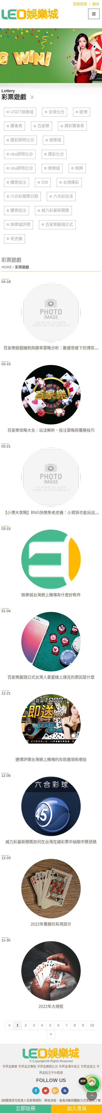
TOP (91, 1095)
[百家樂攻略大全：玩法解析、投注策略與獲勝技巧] (51, 394)
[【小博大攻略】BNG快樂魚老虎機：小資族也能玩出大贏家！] (51, 477)
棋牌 (79, 168)
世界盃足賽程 (27, 1066)
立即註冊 (25, 1108)
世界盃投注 (88, 1066)
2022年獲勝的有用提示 (51, 924)
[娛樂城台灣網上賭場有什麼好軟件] (51, 559)
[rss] (65, 1090)
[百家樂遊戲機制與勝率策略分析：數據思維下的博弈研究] (51, 312)
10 (92, 1025)
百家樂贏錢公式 (59, 224)
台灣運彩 (71, 182)
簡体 (95, 4)
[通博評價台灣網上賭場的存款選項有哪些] (51, 724)
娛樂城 (55, 140)
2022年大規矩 (51, 1006)
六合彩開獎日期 (24, 196)
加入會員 (77, 1108)
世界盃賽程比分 (47, 1066)
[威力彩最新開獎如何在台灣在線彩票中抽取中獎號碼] (51, 806)
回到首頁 (80, 4)
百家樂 (43, 126)
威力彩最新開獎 (55, 210)
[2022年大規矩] (51, 971)
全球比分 (56, 112)
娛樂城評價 (20, 224)
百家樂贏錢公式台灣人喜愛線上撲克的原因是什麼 (51, 677)
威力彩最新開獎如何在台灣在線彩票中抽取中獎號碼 (51, 842)
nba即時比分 (21, 154)
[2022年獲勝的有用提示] (51, 888)
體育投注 (18, 182)
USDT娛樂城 (21, 112)
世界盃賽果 (9, 1066)
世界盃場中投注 (69, 1066)
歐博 (83, 112)
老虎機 (16, 239)
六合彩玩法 (63, 196)
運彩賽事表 (74, 126)
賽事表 (16, 126)
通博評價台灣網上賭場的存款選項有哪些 (51, 759)
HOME (6, 267)
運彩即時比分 (22, 140)
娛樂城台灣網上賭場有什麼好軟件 (51, 595)
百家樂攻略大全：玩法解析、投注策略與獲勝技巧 (51, 430)
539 (44, 182)
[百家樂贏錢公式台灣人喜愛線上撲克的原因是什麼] (51, 641)
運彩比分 (56, 154)
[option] (51, 55)
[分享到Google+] (55, 1090)
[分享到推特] (45, 1090)
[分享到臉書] (36, 1090)
